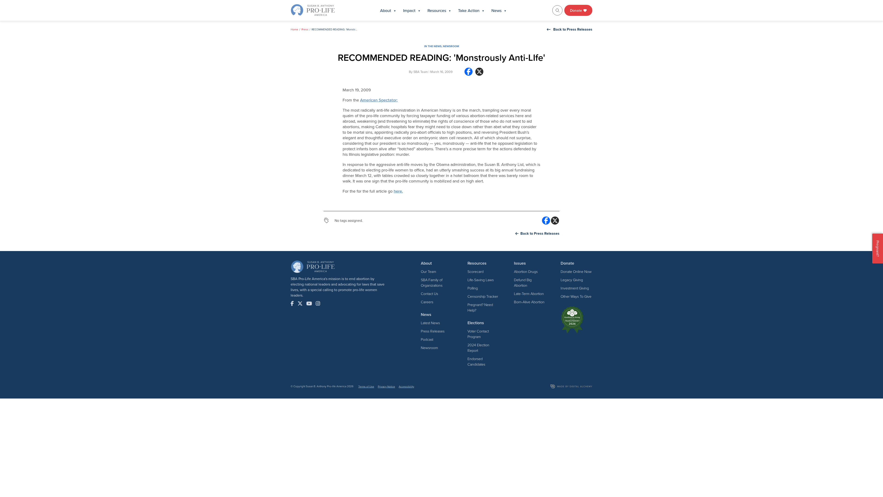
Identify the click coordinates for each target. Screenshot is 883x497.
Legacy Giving (572, 279)
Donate (576, 10)
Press (304, 29)
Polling (472, 288)
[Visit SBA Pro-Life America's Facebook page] (292, 303)
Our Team (428, 271)
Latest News (430, 322)
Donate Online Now (576, 271)
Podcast (427, 339)
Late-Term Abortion (529, 293)
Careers (427, 301)
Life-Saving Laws (480, 279)
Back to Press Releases (572, 29)
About (385, 10)
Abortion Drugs (526, 271)
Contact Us (429, 293)
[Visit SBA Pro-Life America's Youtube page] (309, 303)
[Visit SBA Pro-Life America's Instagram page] (318, 303)
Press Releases (432, 331)
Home (294, 29)
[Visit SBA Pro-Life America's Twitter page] (300, 303)
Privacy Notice (386, 386)
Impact (409, 10)
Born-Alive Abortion (529, 301)
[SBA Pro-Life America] (313, 9)
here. (398, 191)
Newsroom (451, 46)
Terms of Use (366, 386)
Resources (436, 10)
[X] (479, 73)
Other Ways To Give (576, 296)
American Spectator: (379, 100)
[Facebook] (468, 73)
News (496, 10)
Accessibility (406, 386)
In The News (433, 46)
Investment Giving (575, 288)
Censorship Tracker (482, 296)
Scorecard (475, 271)
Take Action (468, 10)
